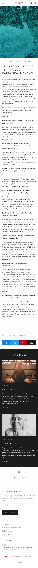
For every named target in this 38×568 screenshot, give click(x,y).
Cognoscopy (10, 444)
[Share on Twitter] (15, 342)
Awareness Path (12, 390)
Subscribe (10, 513)
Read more (5, 408)
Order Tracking (7, 531)
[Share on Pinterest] (23, 342)
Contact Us (5, 535)
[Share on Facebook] (6, 342)
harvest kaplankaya (25, 61)
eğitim (5, 385)
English (28, 556)
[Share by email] (32, 342)
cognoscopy (8, 439)
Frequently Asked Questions (11, 528)
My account (6, 524)
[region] (19, 474)
